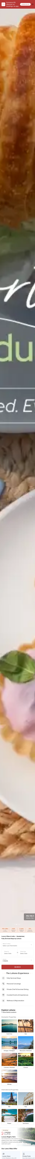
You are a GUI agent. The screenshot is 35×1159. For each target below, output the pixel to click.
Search (17, 967)
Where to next (6, 943)
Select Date (7, 953)
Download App (25, 4)
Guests (4, 959)
